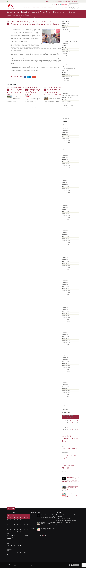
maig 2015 (65, 405)
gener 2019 (65, 313)
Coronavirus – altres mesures (69, 33)
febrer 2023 (65, 211)
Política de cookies (75, 1)
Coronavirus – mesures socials (69, 41)
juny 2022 (64, 228)
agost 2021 (65, 248)
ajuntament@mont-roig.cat (62, 524)
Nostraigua (65, 80)
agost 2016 (65, 373)
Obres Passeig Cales (67, 87)
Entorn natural (65, 51)
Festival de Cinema (69, 448)
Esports (64, 53)
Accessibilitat (53, 1)
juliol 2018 (65, 326)
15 (75, 425)
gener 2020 (65, 288)
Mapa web (47, 1)
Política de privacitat (66, 1)
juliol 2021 (65, 251)
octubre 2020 (65, 269)
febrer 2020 (65, 286)
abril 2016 (65, 382)
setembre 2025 (66, 146)
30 (70, 420)
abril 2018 (65, 332)
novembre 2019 (66, 292)
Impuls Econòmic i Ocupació (68, 68)
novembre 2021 (66, 242)
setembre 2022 (66, 221)
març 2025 (65, 159)
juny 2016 (64, 378)
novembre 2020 (66, 267)
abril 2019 (65, 307)
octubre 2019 (65, 294)
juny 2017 (64, 353)
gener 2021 (65, 263)
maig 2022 (65, 230)
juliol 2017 (65, 351)
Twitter (28, 77)
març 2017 (65, 359)
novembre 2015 (66, 392)
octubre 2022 (65, 219)
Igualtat (64, 66)
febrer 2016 (65, 386)
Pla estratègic (57, 7)
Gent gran (65, 62)
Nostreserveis (65, 82)
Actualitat (43, 7)
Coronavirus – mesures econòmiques (71, 38)
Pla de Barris (65, 91)
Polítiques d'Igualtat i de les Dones (69, 95)
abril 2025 (65, 157)
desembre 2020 (66, 265)
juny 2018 (64, 328)
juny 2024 (64, 178)
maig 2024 (65, 180)
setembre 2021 (66, 246)
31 (72, 420)
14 (72, 425)
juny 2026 (64, 128)
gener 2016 (65, 388)
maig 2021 (65, 255)
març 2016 (65, 384)
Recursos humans (66, 101)
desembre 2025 (66, 140)
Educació (64, 49)
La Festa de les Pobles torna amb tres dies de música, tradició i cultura (72, 495)
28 (72, 429)
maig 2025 (65, 155)
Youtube (72, 565)
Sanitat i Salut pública (26, 26)
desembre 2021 (66, 240)
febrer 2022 (65, 236)
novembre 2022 (66, 217)
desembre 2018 (66, 315)
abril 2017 (65, 357)
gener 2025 (65, 163)
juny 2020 (64, 278)
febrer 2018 (65, 336)
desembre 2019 (66, 290)
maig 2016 (65, 380)
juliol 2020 (65, 276)
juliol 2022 (65, 226)
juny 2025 (64, 153)
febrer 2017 (65, 361)
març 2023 (65, 209)
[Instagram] (74, 8)
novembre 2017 (66, 342)
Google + (33, 77)
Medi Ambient (65, 74)
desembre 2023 (66, 190)
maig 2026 (65, 130)
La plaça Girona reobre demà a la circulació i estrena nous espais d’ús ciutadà (72, 488)
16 (77, 425)
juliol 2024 (65, 176)
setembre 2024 (66, 171)
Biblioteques (65, 29)
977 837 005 (55, 4)
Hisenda (64, 64)
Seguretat (65, 107)
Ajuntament (20, 26)
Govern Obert (36, 7)
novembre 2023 (66, 192)
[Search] (78, 5)
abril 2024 (65, 182)
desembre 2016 (66, 365)
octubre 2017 (65, 344)
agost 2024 (65, 174)
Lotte (64, 72)
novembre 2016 (66, 367)
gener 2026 (65, 138)
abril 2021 (65, 257)
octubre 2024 (65, 169)
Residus (64, 103)
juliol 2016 (65, 375)
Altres (64, 27)
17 (63, 427)
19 (67, 427)
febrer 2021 (65, 261)
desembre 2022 (66, 215)
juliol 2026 (65, 126)
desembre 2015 (66, 390)
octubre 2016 (65, 369)
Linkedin (76, 565)
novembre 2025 (66, 142)
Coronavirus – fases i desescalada (70, 36)
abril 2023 (65, 207)
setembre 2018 (66, 321)
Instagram (74, 565)
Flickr (78, 565)
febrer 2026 (65, 136)
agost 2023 (65, 198)
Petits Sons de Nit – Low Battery (70, 456)
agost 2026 (65, 124)
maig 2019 (65, 305)
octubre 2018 (65, 319)
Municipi (50, 7)
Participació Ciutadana (67, 89)
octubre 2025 (65, 144)
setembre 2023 (66, 196)
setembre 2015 (66, 396)
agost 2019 (65, 298)
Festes (64, 55)
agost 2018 (65, 323)
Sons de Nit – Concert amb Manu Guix (70, 438)
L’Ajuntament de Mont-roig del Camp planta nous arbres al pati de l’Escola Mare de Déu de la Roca (15, 91)
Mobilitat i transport (66, 76)
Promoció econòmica (67, 97)
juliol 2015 (65, 401)
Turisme (64, 114)
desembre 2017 (66, 340)
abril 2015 (65, 407)
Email (35, 77)
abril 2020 (65, 282)
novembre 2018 (66, 317)
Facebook (25, 77)
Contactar (64, 7)
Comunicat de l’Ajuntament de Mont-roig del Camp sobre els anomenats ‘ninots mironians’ (33, 91)
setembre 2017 (66, 346)
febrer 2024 (65, 186)
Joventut (64, 70)
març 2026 (65, 134)
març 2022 (65, 234)
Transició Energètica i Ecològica (69, 111)
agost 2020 (65, 273)
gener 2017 (65, 363)
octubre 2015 (65, 394)
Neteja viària (65, 78)
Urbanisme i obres (66, 116)
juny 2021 (64, 253)
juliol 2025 (65, 151)
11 (65, 425)
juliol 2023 (65, 201)
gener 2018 (65, 338)
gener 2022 (65, 238)
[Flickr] (78, 8)
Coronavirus (65, 31)
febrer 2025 (65, 161)
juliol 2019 (65, 301)
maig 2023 (65, 205)
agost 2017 (65, 348)
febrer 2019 (65, 311)
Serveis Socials (66, 109)
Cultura (64, 43)
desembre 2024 (66, 165)
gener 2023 (65, 213)
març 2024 (65, 184)
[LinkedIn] (76, 8)
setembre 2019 (66, 296)
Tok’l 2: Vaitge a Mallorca (68, 466)
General (64, 59)
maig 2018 (65, 330)
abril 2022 (65, 232)
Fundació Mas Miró (66, 57)
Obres (64, 84)
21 (72, 427)
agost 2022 (65, 224)
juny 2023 (64, 203)
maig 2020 (65, 280)
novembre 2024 (66, 167)
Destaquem (65, 45)
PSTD (64, 99)
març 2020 (65, 284)
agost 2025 (65, 149)
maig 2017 (65, 355)
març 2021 (65, 259)
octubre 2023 (65, 194)
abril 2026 (65, 132)
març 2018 (65, 334)
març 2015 (65, 409)
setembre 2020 (66, 271)
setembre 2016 (66, 371)
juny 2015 (64, 403)
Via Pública (65, 118)
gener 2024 (65, 188)
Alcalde (64, 25)
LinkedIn (30, 77)
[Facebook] (70, 8)
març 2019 (65, 309)
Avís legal (59, 1)
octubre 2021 (65, 244)
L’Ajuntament (27, 7)
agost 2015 (65, 398)
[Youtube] (72, 8)
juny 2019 (64, 303)
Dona (64, 47)
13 (70, 425)
